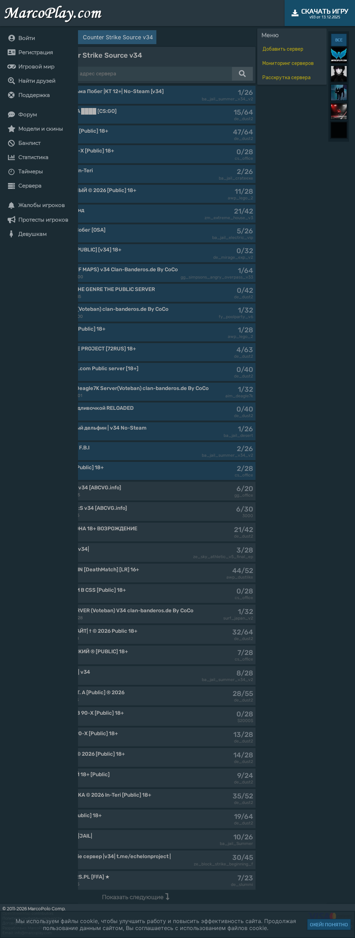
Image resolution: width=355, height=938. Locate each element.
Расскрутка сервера (286, 78)
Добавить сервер (282, 49)
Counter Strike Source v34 (118, 37)
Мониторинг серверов (288, 63)
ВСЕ (339, 40)
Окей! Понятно (329, 924)
